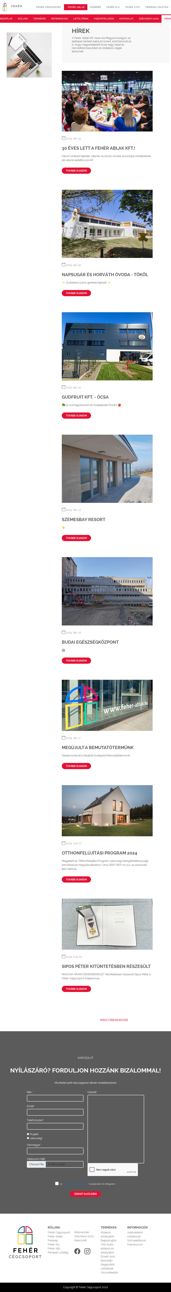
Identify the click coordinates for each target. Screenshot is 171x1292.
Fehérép (95, 7)
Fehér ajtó (132, 7)
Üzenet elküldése (85, 1194)
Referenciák (59, 18)
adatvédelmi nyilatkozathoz (76, 1184)
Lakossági (36, 1138)
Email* (31, 1106)
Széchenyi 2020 (149, 18)
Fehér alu (113, 7)
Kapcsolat (126, 18)
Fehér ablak (76, 7)
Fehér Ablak (55, 1236)
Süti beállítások (136, 1240)
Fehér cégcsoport (48, 7)
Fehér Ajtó (54, 1248)
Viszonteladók (104, 18)
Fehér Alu (54, 1244)
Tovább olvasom (76, 170)
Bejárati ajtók (108, 1240)
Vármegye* (34, 1144)
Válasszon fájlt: (36, 1159)
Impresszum (135, 1244)
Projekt (34, 1134)
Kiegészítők (108, 1264)
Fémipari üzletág (156, 7)
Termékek (39, 18)
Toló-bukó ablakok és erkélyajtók (107, 1248)
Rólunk (23, 18)
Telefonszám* (35, 1120)
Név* (30, 1092)
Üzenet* (92, 1092)
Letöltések (81, 18)
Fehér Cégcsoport (59, 1232)
